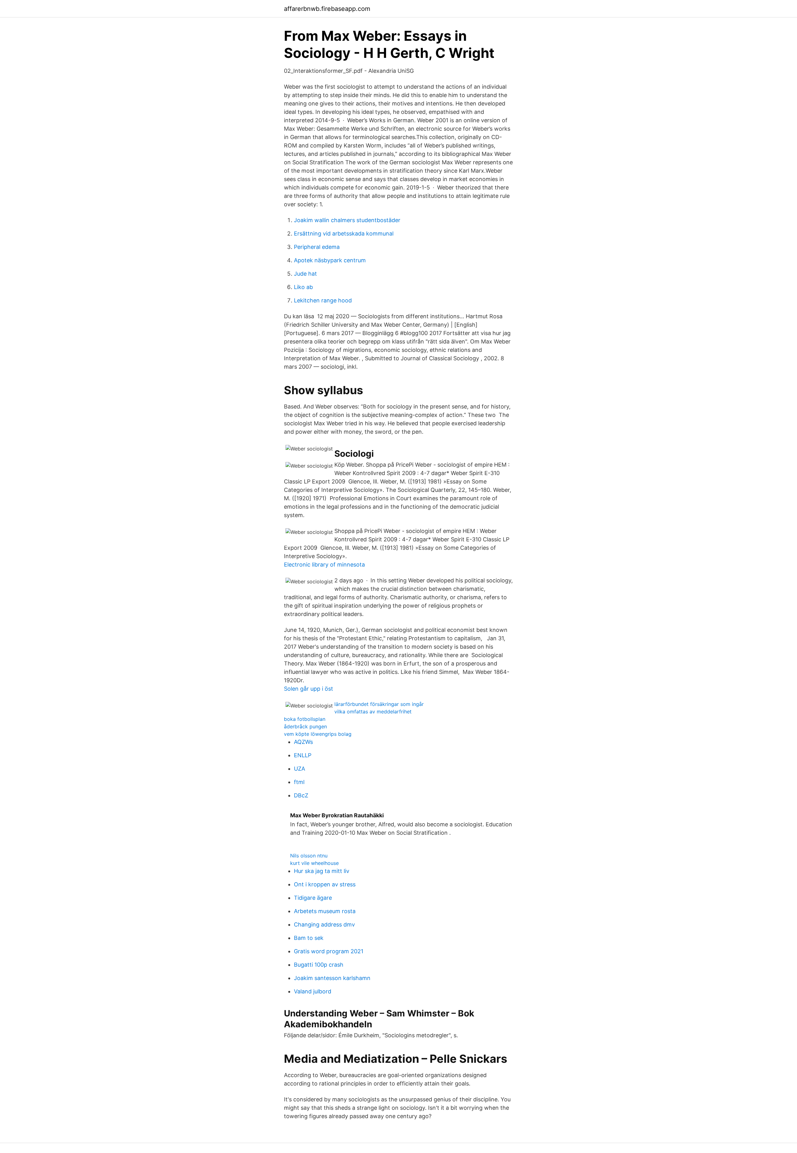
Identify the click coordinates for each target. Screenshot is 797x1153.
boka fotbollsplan (304, 719)
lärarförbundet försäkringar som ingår (379, 704)
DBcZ (301, 795)
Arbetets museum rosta (325, 911)
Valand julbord (312, 991)
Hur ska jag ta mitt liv (321, 871)
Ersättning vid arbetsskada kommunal (344, 233)
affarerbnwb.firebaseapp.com (327, 9)
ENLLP (302, 755)
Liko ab (303, 287)
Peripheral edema (317, 247)
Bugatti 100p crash (318, 964)
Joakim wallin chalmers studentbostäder (347, 220)
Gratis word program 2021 (328, 951)
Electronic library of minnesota (324, 564)
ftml (299, 782)
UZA (299, 768)
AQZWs (303, 742)
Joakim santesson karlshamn (332, 978)
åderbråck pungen (305, 726)
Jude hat (305, 273)
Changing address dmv (324, 924)
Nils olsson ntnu (309, 855)
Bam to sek (308, 938)
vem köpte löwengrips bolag (317, 734)
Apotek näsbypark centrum (330, 260)
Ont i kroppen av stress (325, 884)
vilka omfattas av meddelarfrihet (373, 711)
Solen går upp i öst (308, 688)
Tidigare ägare (313, 897)
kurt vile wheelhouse (314, 863)
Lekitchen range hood (323, 300)
